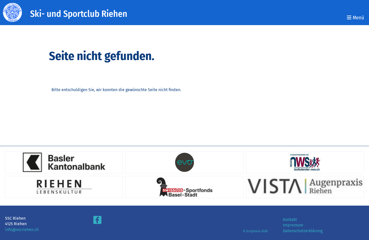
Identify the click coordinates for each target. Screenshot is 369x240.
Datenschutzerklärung (303, 230)
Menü (357, 18)
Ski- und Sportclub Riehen (78, 13)
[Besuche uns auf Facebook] (97, 221)
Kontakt (290, 219)
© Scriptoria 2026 (255, 231)
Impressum (293, 225)
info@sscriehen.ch (22, 229)
